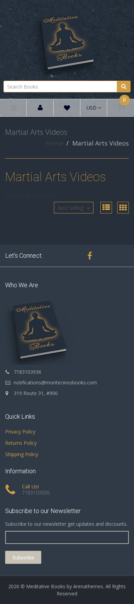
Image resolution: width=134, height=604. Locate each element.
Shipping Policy (21, 454)
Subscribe (23, 557)
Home (54, 143)
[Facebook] (89, 256)
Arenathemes (88, 586)
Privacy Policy (20, 431)
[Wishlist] (67, 109)
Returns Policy (21, 443)
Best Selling (70, 208)
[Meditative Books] (67, 39)
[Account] (40, 108)
